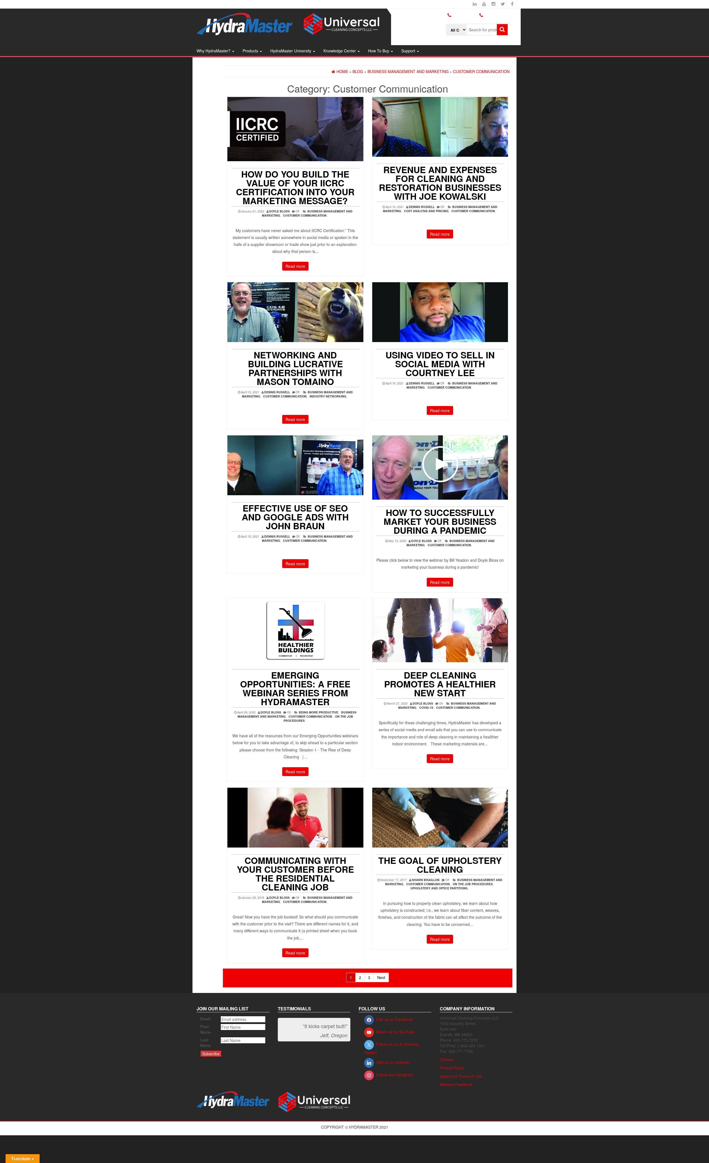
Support (408, 50)
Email (205, 1018)
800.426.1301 (465, 15)
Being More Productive (318, 712)
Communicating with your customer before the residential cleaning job (295, 873)
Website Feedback (456, 1084)
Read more (295, 266)
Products (251, 50)
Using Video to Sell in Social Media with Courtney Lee (440, 363)
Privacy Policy (452, 1067)
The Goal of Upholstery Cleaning (440, 865)
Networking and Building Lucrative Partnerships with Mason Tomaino (295, 368)
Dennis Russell (422, 207)
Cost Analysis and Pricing (426, 211)
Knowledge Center (340, 50)
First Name (205, 1029)
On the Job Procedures (473, 884)
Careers (447, 1059)
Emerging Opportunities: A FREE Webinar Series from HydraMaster (295, 688)
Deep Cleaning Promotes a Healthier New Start (440, 684)
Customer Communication (305, 215)
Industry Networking (328, 396)
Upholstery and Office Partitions (438, 888)
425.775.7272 (458, 19)
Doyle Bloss (279, 211)
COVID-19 (426, 707)
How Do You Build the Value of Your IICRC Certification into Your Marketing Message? (295, 187)
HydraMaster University (291, 50)
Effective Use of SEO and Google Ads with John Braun (295, 517)
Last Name (205, 1042)
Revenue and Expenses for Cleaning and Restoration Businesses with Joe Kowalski (440, 182)
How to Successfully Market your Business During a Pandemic (440, 521)
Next (381, 977)
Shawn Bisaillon (426, 880)
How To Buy (379, 50)
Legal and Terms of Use (461, 1076)
